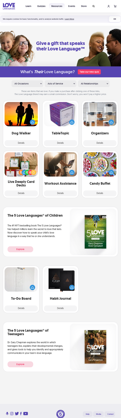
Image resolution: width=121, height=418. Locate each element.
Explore (20, 249)
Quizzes (41, 6)
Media (98, 414)
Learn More (69, 19)
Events (71, 6)
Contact (110, 414)
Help (87, 414)
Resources (56, 6)
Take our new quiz (89, 71)
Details (21, 143)
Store (84, 6)
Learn (28, 6)
